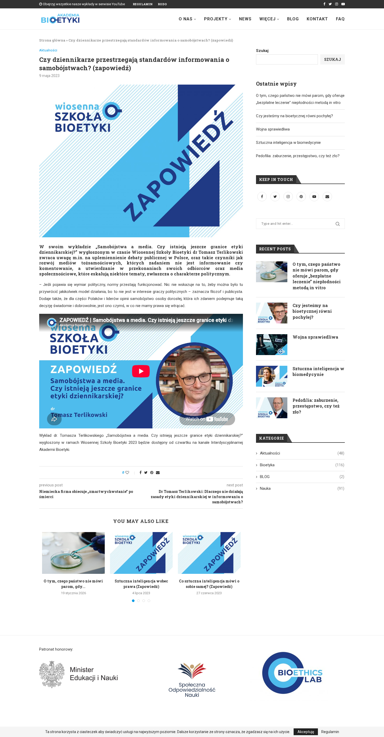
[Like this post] (130, 472)
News (245, 18)
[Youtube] (343, 4)
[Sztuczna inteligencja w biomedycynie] (271, 376)
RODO (162, 4)
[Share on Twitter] (146, 472)
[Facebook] (324, 4)
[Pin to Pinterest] (151, 472)
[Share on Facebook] (140, 472)
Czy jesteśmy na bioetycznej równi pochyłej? (294, 116)
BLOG (302, 476)
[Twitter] (330, 4)
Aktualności (48, 50)
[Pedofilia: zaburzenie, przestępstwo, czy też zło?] (271, 407)
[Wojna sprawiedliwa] (271, 344)
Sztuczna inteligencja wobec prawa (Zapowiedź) (141, 584)
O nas (186, 18)
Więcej (267, 18)
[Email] (327, 196)
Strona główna (52, 40)
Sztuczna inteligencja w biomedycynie (288, 142)
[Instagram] (336, 4)
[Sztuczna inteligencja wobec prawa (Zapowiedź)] (141, 553)
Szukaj (262, 50)
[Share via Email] (158, 472)
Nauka (302, 488)
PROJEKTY (216, 18)
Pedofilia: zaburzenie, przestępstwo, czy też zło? (298, 156)
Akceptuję (306, 732)
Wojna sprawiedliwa (273, 129)
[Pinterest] (301, 196)
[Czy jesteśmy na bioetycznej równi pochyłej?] (271, 313)
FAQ (340, 18)
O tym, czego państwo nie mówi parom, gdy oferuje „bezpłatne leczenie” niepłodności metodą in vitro (317, 275)
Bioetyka (302, 465)
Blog (293, 18)
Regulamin (143, 4)
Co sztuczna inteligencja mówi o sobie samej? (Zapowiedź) (209, 584)
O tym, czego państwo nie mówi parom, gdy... (73, 584)
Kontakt (317, 18)
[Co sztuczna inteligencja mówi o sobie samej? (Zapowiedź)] (209, 553)
